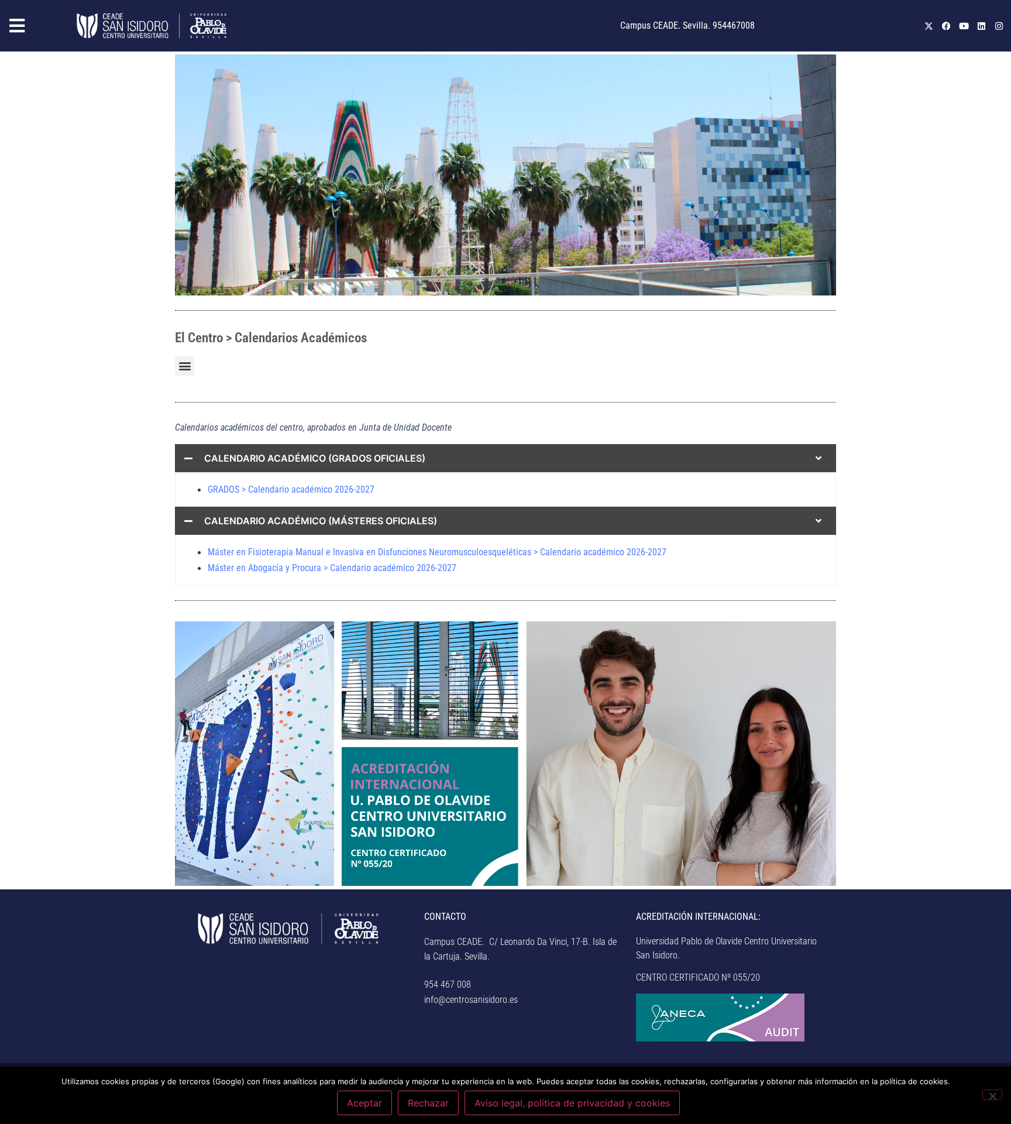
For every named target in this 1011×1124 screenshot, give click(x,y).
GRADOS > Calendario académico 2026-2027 (291, 489)
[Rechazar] (992, 1094)
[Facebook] (946, 26)
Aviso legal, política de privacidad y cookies (572, 1103)
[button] (35, 26)
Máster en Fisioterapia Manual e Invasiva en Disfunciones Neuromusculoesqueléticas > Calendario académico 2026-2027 (437, 552)
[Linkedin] (981, 26)
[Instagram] (998, 26)
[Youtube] (963, 26)
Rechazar (428, 1103)
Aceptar (364, 1103)
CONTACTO (445, 916)
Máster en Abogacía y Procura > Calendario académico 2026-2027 (332, 567)
